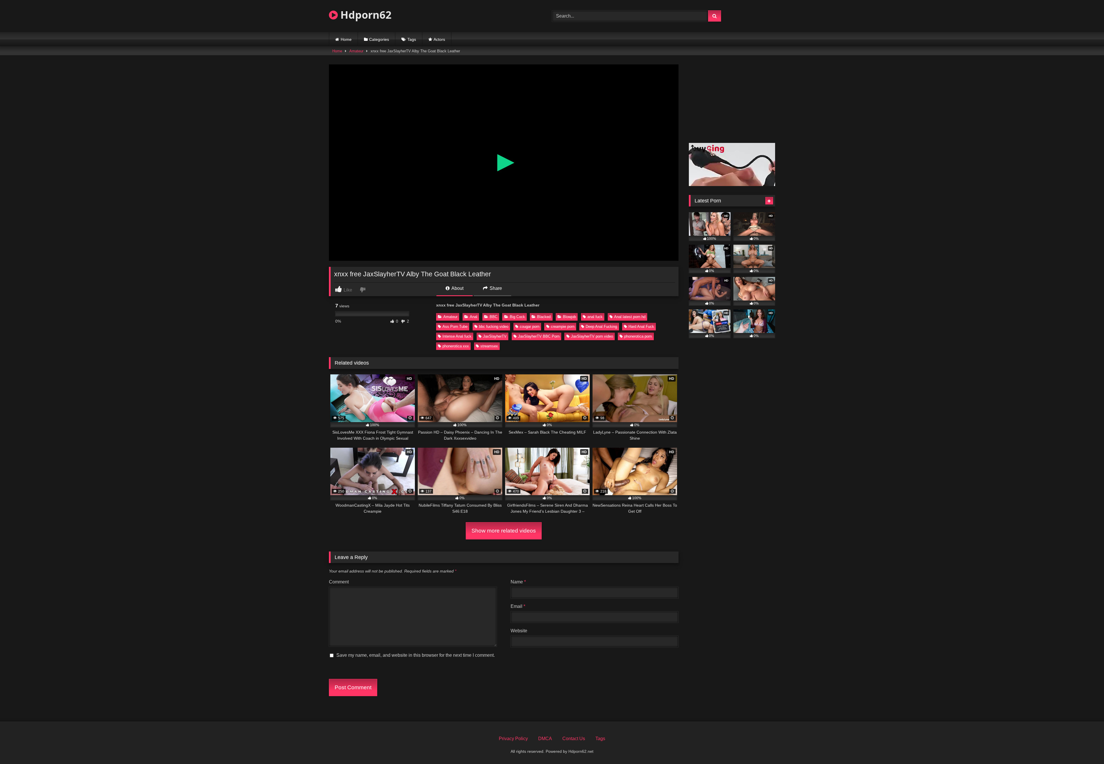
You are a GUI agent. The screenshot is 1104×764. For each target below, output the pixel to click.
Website (519, 630)
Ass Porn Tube (454, 326)
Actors (439, 39)
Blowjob (569, 317)
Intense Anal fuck (456, 336)
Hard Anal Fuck (641, 326)
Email (518, 606)
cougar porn (529, 326)
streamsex (489, 346)
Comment (339, 581)
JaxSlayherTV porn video (592, 336)
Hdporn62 (365, 15)
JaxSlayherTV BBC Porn (538, 336)
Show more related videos (503, 531)
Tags (411, 39)
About (457, 288)
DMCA (545, 738)
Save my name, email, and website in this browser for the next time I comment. (415, 655)
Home (346, 39)
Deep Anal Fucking (601, 326)
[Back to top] (1086, 746)
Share (495, 288)
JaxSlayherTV (495, 336)
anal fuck (595, 317)
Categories (379, 39)
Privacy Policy (513, 738)
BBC (493, 317)
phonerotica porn (638, 336)
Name (518, 581)
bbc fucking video (493, 326)
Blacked (544, 317)
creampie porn (562, 326)
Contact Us (573, 738)
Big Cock (517, 317)
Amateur (356, 51)
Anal (473, 317)
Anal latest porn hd (629, 317)
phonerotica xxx (455, 346)
